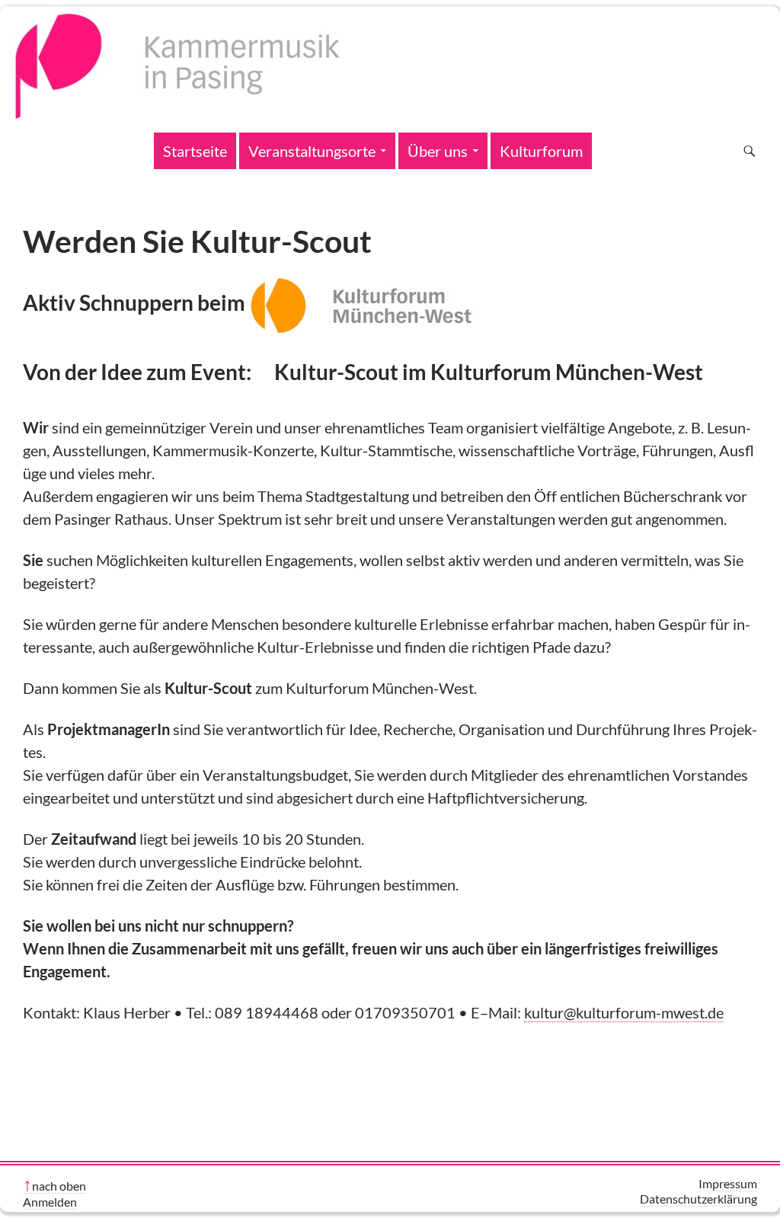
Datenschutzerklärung (698, 1198)
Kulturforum (541, 151)
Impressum (727, 1183)
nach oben (59, 1185)
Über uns (438, 151)
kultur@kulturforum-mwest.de (624, 1012)
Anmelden (50, 1201)
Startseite (195, 151)
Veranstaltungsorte (312, 151)
